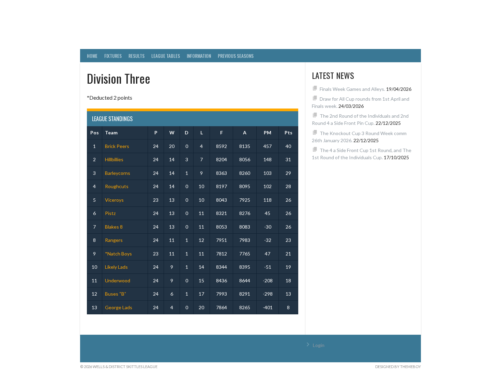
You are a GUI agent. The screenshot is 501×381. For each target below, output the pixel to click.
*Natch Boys (118, 253)
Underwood (117, 280)
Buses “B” (115, 294)
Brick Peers (117, 146)
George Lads (118, 307)
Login (318, 345)
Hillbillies (114, 159)
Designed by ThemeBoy (398, 366)
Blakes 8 (114, 227)
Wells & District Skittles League (200, 29)
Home (92, 55)
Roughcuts (116, 186)
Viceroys (114, 200)
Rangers (114, 240)
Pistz (110, 213)
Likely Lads (116, 267)
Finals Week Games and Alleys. (352, 89)
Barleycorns (117, 173)
